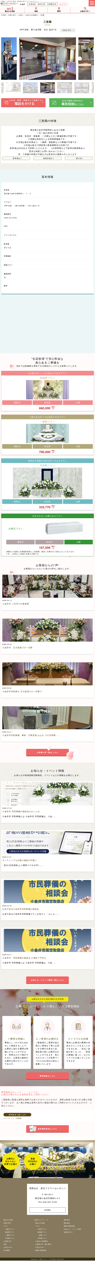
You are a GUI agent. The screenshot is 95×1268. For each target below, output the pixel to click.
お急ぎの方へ (85, 11)
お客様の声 (7, 1241)
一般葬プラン (10, 1235)
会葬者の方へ (68, 1232)
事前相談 (67, 1223)
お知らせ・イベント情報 (72, 1229)
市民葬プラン (10, 1238)
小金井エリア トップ (41, 1220)
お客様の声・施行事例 (43, 1244)
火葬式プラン (10, 1229)
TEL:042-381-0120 (47, 1202)
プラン (5, 1226)
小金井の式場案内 (41, 1241)
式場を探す (7, 1223)
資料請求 (67, 1220)
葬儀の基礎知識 (40, 1250)
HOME (47, 1210)
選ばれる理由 (10, 11)
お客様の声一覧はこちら (47, 752)
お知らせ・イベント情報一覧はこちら (47, 980)
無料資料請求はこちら (47, 1129)
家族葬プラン (10, 1232)
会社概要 (6, 1250)
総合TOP (63, 4)
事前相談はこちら (47, 1076)
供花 (5, 1244)
